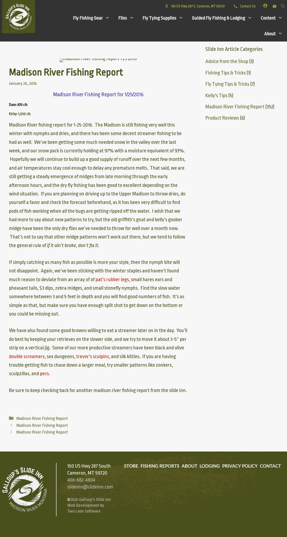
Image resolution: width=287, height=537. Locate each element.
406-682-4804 (81, 480)
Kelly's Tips (216, 96)
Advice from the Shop (226, 61)
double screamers (27, 356)
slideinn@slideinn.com (90, 487)
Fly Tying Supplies (159, 18)
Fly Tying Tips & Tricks (227, 84)
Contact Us (247, 6)
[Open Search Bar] (283, 5)
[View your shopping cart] (274, 5)
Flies (122, 18)
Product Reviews (222, 118)
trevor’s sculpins (92, 356)
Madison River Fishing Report (42, 418)
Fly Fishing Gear (88, 18)
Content (268, 18)
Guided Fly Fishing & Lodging (218, 18)
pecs (44, 374)
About (270, 33)
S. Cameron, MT (198, 6)
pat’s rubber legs (112, 280)
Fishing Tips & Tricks (225, 73)
